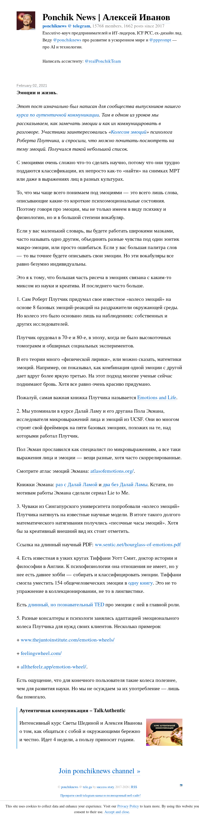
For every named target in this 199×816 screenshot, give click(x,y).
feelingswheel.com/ (41, 653)
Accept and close (116, 811)
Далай (74, 484)
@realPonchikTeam (103, 61)
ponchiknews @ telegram (66, 26)
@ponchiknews (67, 40)
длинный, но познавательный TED (66, 604)
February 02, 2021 (32, 85)
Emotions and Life (156, 397)
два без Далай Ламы (125, 484)
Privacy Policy (128, 806)
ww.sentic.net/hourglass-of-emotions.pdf (138, 544)
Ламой (90, 484)
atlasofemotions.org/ (112, 470)
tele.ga (87, 786)
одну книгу (140, 582)
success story (105, 786)
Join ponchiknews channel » (99, 770)
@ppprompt (160, 40)
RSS (134, 786)
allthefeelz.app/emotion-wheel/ (53, 666)
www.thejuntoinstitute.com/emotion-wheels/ (68, 639)
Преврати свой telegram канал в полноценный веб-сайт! (100, 795)
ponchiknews (69, 786)
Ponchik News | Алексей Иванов (106, 16)
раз (59, 484)
